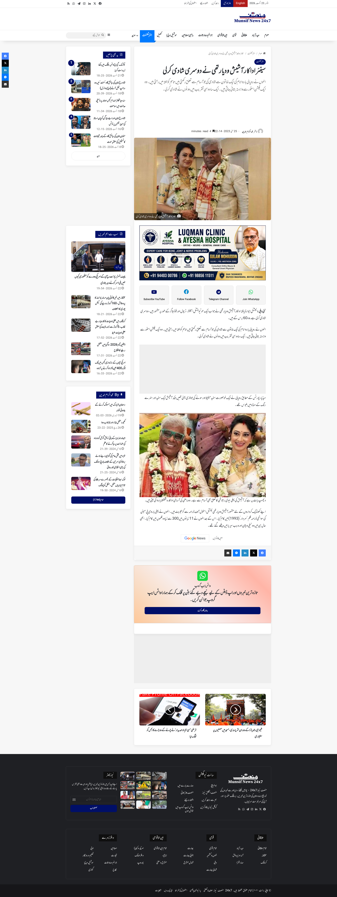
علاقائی (244, 35)
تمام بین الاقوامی (160, 848)
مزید (134, 35)
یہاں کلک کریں (203, 610)
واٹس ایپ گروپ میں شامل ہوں (184, 809)
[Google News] (195, 538)
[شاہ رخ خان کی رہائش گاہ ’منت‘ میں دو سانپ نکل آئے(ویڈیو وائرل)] (81, 86)
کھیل (159, 35)
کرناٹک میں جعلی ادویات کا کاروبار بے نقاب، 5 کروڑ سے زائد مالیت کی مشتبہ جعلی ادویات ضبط (110, 327)
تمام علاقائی (262, 848)
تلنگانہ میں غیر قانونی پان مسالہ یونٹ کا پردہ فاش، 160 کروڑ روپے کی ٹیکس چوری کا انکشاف (110, 303)
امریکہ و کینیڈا (139, 848)
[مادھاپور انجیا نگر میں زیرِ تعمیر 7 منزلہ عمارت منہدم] (159, 795)
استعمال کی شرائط (190, 3)
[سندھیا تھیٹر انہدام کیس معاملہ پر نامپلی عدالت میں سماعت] (81, 104)
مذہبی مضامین (187, 35)
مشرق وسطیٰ (161, 862)
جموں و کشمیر (212, 855)
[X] (260, 809)
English (240, 3)
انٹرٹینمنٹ (147, 35)
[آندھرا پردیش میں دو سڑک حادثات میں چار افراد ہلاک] (143, 785)
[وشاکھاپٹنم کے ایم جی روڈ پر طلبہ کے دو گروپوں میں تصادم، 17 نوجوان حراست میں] (159, 805)
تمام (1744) (98, 500)
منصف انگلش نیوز (209, 793)
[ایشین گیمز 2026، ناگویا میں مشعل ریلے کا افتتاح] (81, 348)
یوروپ (140, 862)
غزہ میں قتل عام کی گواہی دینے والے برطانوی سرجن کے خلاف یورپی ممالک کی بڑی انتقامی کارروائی (109, 461)
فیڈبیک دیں (168, 890)
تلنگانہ (264, 855)
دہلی (215, 862)
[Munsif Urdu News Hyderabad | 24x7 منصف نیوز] (252, 17)
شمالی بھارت (211, 870)
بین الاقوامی (222, 35)
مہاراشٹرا (239, 862)
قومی (234, 35)
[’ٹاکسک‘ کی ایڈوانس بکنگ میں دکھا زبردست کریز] (81, 68)
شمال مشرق (188, 862)
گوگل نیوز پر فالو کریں (208, 807)
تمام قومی (213, 848)
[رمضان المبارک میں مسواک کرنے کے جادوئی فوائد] (81, 408)
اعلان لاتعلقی (208, 890)
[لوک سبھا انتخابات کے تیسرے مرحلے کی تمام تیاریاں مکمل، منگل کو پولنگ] (81, 483)
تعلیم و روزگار (88, 855)
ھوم (266, 35)
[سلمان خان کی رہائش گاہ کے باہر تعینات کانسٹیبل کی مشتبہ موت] (81, 140)
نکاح (115, 870)
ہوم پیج (214, 785)
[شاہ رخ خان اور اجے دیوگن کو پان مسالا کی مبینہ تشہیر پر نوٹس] (81, 122)
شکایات (158, 890)
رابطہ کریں (215, 3)
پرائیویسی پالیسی (195, 890)
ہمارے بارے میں (185, 785)
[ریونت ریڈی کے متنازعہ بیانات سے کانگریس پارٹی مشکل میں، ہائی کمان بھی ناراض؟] (143, 805)
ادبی (92, 848)
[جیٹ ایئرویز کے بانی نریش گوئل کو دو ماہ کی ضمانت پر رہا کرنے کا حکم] (81, 442)
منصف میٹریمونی (187, 793)
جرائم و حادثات (205, 35)
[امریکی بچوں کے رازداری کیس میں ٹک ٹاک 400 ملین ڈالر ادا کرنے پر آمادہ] (81, 366)
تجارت (114, 855)
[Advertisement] (202, 112)
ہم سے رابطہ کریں (209, 800)
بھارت (190, 848)
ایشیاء (164, 855)
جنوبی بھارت (188, 855)
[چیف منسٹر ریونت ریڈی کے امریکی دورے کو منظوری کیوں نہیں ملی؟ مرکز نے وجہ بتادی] (127, 776)
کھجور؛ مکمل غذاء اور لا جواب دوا (113, 422)
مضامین (114, 848)
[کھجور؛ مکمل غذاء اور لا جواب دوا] (81, 426)
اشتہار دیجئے (204, 3)
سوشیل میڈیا (171, 35)
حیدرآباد (255, 35)
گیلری (91, 870)
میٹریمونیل (227, 3)
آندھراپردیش (238, 855)
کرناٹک (264, 862)
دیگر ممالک (139, 855)
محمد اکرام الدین (247, 131)
